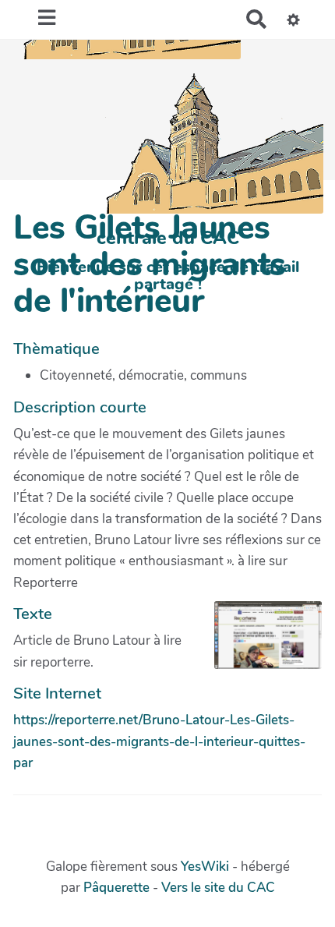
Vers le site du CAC (218, 888)
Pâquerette (116, 888)
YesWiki (205, 867)
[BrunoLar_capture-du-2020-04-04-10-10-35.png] (260, 643)
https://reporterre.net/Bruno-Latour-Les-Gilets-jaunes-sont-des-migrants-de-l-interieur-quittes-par (159, 741)
